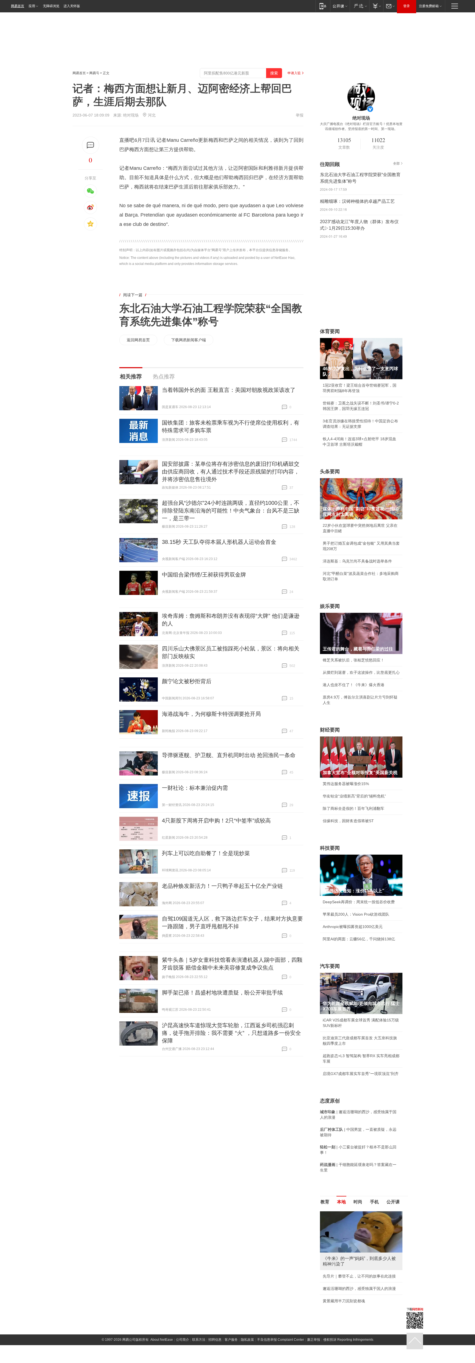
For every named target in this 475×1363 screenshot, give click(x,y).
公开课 (393, 1201)
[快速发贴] (90, 145)
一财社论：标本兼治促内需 (195, 788)
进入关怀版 (71, 6)
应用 (32, 6)
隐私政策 (247, 1340)
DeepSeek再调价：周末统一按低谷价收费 (359, 902)
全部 (396, 163)
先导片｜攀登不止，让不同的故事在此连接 (359, 1276)
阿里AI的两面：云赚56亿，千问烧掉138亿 (359, 939)
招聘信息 (215, 1340)
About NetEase (161, 1340)
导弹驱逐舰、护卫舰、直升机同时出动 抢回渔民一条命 (229, 755)
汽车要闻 (330, 966)
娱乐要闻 (330, 606)
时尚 (358, 1201)
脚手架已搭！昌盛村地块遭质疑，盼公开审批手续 (222, 993)
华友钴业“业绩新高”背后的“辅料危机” (354, 796)
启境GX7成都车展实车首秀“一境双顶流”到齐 (361, 1073)
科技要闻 (330, 848)
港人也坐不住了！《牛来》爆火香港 (353, 685)
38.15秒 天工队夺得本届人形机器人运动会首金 (219, 542)
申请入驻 (294, 73)
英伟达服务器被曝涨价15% (346, 784)
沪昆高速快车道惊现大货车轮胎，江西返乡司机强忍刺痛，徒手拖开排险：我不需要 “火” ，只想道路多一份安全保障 (231, 1033)
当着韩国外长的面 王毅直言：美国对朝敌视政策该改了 (229, 390)
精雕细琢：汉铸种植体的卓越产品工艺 (357, 201)
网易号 (94, 73)
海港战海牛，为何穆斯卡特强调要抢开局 (211, 714)
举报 (299, 115)
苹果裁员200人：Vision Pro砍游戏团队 (356, 914)
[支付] (376, 6)
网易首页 (17, 6)
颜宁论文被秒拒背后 (186, 681)
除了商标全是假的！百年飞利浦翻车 (353, 808)
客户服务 (231, 1340)
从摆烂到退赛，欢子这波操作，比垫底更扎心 (361, 672)
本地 (341, 1201)
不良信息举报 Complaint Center (280, 1340)
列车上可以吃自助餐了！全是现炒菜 (206, 853)
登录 (406, 6)
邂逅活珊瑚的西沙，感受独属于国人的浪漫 (359, 1288)
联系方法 (198, 1340)
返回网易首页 (138, 340)
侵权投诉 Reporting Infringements (348, 1340)
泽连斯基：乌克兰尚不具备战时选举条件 (357, 561)
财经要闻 (330, 730)
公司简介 (182, 1340)
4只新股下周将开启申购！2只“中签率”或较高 (216, 821)
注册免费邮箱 (429, 6)
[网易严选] (359, 6)
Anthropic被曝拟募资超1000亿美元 (353, 926)
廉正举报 (313, 1340)
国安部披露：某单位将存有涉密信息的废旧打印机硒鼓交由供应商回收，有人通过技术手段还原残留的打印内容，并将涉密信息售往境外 (230, 471)
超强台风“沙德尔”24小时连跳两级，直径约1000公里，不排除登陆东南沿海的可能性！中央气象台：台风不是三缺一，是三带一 (230, 510)
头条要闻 (330, 471)
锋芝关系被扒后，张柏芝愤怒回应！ (353, 660)
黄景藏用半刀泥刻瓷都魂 (344, 1301)
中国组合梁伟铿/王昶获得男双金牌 (204, 575)
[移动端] (323, 6)
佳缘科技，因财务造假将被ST (348, 821)
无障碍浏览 (51, 6)
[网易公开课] (340, 6)
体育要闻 (330, 331)
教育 (325, 1201)
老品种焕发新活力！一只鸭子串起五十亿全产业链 (222, 886)
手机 (374, 1201)
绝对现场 (131, 115)
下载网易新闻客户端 (188, 340)
